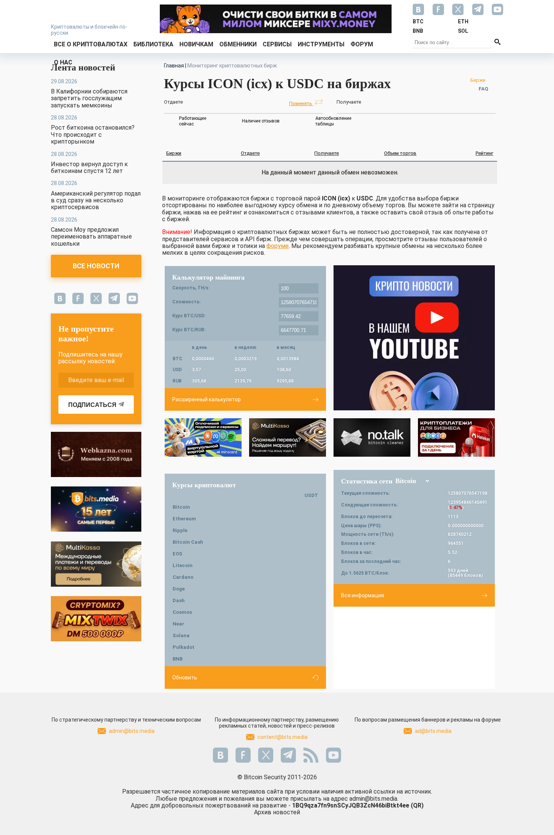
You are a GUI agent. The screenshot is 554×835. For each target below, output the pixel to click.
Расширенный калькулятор (206, 399)
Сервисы (277, 44)
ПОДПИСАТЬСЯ (92, 405)
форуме (277, 245)
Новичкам (196, 44)
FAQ (483, 89)
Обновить (184, 677)
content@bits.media (282, 737)
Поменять (301, 103)
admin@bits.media (132, 731)
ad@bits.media (433, 731)
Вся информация (362, 595)
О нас (63, 62)
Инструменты (321, 44)
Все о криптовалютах (90, 44)
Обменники (238, 44)
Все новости (96, 266)
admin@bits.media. (373, 798)
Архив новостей (277, 812)
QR (417, 805)
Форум (361, 44)
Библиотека (153, 44)
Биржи (477, 80)
